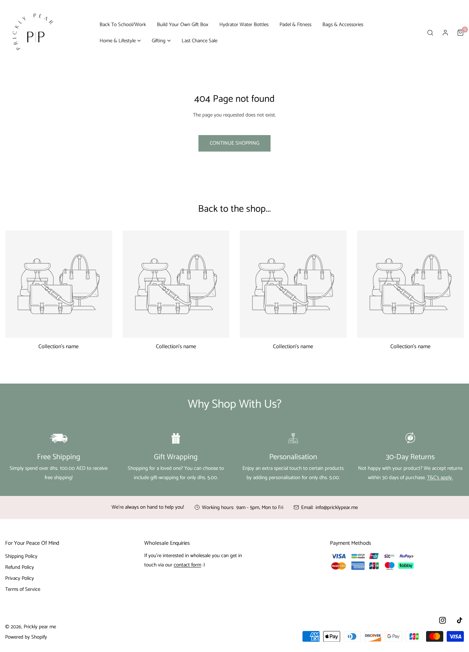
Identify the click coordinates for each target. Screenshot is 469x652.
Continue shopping (234, 143)
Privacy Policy (19, 578)
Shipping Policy (21, 556)
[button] (120, 41)
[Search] (430, 32)
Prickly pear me (40, 626)
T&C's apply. (440, 477)
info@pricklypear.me (337, 507)
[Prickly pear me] (32, 32)
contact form (187, 565)
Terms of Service (22, 589)
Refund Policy (19, 567)
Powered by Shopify (26, 637)
